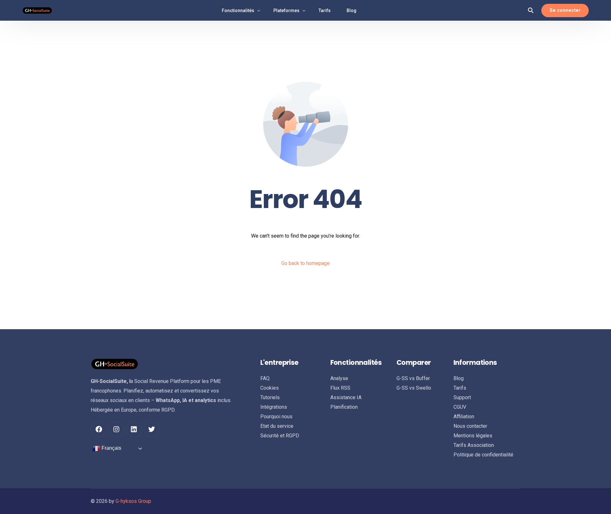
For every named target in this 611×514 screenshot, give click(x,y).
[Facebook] (99, 429)
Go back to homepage (305, 263)
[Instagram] (116, 429)
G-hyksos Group (133, 501)
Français (110, 448)
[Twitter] (151, 429)
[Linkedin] (134, 429)
